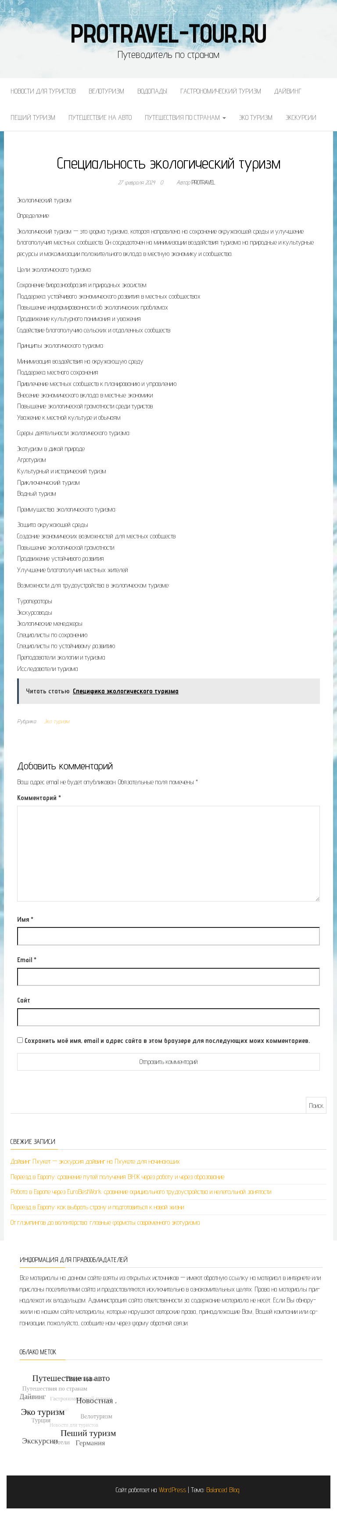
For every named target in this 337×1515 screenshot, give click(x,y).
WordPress (172, 1490)
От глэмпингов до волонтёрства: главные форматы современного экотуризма (105, 1222)
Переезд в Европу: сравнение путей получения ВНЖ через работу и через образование (117, 1176)
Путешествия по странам (183, 117)
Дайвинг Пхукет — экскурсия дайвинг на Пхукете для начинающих (95, 1161)
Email (26, 960)
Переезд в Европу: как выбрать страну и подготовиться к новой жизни (97, 1207)
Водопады (152, 91)
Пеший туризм (33, 117)
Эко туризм (255, 117)
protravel (203, 182)
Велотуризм (106, 91)
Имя (25, 919)
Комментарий (39, 798)
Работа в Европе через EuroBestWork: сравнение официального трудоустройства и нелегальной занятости (141, 1191)
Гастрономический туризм (220, 91)
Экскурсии (301, 117)
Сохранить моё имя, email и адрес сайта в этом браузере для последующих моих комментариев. (167, 1040)
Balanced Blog (223, 1490)
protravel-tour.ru (169, 33)
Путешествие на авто (100, 117)
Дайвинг (287, 91)
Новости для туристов (43, 91)
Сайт (23, 1000)
